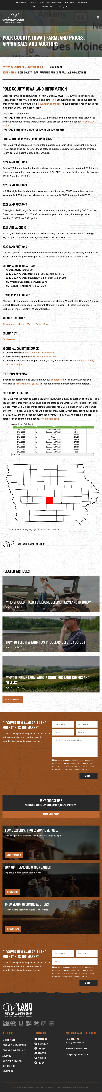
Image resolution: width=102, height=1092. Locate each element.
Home (5, 72)
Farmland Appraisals (12, 1060)
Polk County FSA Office (43, 356)
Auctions (6, 1055)
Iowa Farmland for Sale (13, 1050)
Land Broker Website (64, 1087)
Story (5, 324)
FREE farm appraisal (49, 103)
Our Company (8, 1066)
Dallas (39, 324)
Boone (46, 324)
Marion (21, 324)
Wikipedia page (50, 418)
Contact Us (7, 1071)
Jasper (13, 324)
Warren (30, 324)
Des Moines (8, 339)
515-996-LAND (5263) (27, 383)
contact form (58, 379)
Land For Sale (8, 1040)
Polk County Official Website (40, 352)
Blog (13, 72)
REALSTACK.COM (81, 1087)
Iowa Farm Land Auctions (14, 1045)
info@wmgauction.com (77, 1054)
